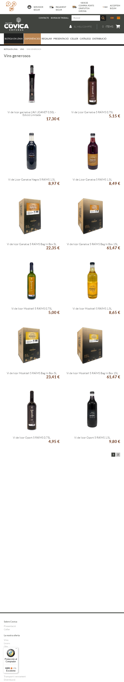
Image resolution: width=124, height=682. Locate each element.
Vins (22, 49)
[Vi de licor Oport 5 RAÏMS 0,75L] (32, 410)
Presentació (10, 626)
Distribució (9, 679)
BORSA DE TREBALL (60, 18)
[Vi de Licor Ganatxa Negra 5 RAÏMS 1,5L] (32, 152)
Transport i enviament (15, 676)
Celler (7, 629)
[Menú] (16, 649)
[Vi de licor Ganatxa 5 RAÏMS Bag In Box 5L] (32, 216)
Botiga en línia (10, 49)
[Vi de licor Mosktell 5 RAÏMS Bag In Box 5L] (32, 345)
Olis (6, 646)
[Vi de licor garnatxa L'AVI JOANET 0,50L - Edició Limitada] (32, 84)
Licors (7, 643)
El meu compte (82, 26)
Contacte (44, 18)
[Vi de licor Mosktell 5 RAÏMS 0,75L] (32, 281)
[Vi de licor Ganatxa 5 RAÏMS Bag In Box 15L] (92, 216)
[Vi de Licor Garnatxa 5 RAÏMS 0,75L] (92, 84)
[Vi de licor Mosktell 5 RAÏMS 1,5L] (92, 281)
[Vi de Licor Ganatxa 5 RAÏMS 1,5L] (92, 152)
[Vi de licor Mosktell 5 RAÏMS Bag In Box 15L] (92, 345)
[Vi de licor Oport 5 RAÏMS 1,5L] (92, 410)
